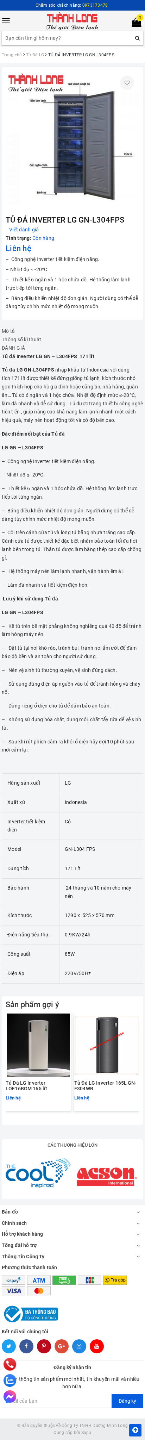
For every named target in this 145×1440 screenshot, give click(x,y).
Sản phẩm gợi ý (32, 1004)
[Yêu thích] (127, 83)
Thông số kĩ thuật (21, 339)
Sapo (86, 1432)
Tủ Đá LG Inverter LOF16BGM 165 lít (26, 1085)
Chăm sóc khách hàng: (72, 5)
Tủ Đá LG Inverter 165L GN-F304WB (105, 1085)
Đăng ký (127, 1401)
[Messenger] (10, 1396)
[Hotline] (10, 1364)
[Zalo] (10, 1380)
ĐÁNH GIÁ (13, 348)
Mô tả (8, 331)
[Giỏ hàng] (134, 24)
